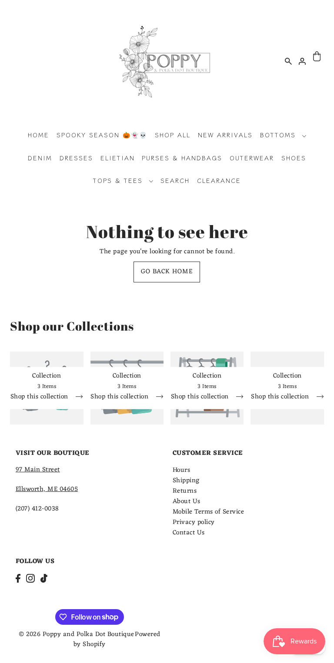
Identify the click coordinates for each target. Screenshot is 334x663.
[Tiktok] (43, 579)
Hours (181, 470)
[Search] (288, 61)
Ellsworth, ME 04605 (47, 489)
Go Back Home (167, 272)
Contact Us (189, 533)
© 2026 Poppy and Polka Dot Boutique (76, 634)
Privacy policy (194, 522)
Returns (185, 491)
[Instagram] (30, 579)
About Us (186, 501)
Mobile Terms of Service (208, 512)
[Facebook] (18, 579)
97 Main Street (38, 470)
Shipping (186, 481)
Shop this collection (40, 398)
